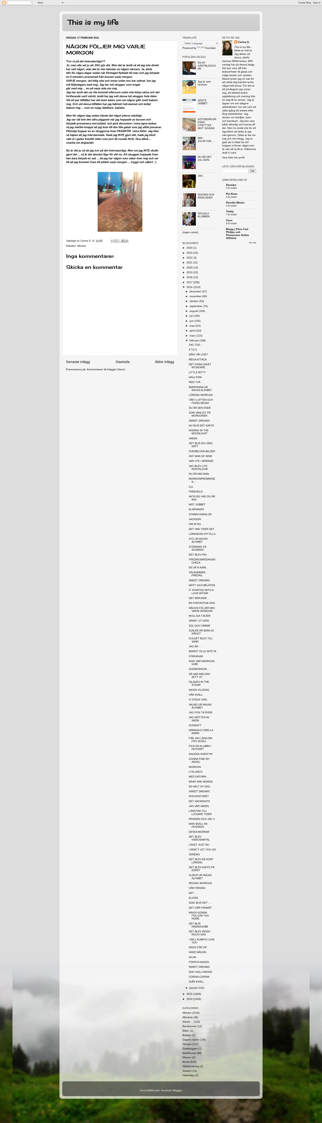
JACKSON (195, 519)
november (196, 296)
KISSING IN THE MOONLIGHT (199, 432)
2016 (190, 287)
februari (194, 340)
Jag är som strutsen (204, 83)
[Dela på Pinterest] (127, 241)
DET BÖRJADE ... (199, 598)
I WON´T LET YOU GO (202, 849)
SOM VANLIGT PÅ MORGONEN (200, 414)
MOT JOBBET (197, 504)
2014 (190, 999)
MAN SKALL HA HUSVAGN (198, 825)
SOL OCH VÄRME (199, 625)
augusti (194, 311)
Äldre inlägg (164, 362)
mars (193, 335)
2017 (190, 282)
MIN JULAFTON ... (206, 140)
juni (192, 321)
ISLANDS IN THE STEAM (199, 683)
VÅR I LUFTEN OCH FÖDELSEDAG (201, 401)
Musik (185, 1062)
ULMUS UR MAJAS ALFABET (200, 877)
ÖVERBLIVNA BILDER (202, 451)
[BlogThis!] (116, 241)
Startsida (123, 362)
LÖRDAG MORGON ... (202, 395)
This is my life (93, 22)
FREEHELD (196, 491)
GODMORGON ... (199, 669)
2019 (190, 272)
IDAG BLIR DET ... (200, 902)
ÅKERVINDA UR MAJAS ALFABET (200, 389)
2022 (190, 257)
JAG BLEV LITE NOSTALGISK (198, 467)
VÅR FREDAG (197, 888)
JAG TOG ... (196, 344)
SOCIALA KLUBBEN (204, 215)
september (196, 306)
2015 (190, 994)
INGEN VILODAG (199, 690)
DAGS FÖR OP (198, 947)
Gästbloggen (190, 1048)
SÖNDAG (194, 854)
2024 (190, 247)
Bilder (185, 1030)
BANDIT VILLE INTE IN (202, 651)
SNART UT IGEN (199, 620)
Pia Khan (231, 194)
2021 (190, 262)
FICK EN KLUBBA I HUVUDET (200, 747)
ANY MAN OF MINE (200, 456)
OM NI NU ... (196, 524)
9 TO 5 (193, 349)
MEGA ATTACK (198, 359)
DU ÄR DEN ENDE (200, 407)
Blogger (177, 1090)
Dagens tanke (190, 1039)
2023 (190, 252)
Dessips (231, 185)
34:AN (192, 957)
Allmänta (187, 1017)
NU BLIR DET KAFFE (201, 425)
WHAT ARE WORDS (201, 781)
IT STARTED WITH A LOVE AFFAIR (201, 592)
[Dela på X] (119, 241)
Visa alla (252, 243)
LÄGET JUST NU (199, 844)
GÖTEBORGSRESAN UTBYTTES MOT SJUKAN (207, 124)
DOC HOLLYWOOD (200, 972)
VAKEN (193, 438)
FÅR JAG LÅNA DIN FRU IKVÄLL (200, 740)
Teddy (230, 211)
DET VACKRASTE (199, 801)
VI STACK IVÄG (198, 699)
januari (194, 987)
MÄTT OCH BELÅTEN (202, 585)
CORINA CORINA (199, 976)
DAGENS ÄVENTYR (200, 754)
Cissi (229, 220)
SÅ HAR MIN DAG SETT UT (199, 675)
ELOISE (193, 898)
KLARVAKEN (196, 509)
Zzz (191, 486)
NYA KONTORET (199, 796)
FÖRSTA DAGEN (199, 962)
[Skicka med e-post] (112, 241)
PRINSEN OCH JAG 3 (202, 819)
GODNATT (195, 725)
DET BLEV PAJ (197, 554)
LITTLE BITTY (197, 372)
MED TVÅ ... (196, 382)
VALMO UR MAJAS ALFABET (200, 706)
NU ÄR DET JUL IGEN (205, 158)
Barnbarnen (189, 1026)
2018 (190, 277)
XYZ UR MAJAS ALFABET (198, 540)
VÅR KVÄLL (196, 694)
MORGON (195, 767)
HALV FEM (195, 377)
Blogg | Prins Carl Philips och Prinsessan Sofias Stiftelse (237, 234)
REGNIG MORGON (200, 883)
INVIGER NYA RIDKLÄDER (206, 196)
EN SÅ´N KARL (198, 567)
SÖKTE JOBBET (203, 102)
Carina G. (244, 42)
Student (187, 1070)
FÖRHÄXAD (196, 656)
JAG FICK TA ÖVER (200, 712)
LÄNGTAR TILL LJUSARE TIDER (200, 812)
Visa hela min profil (233, 157)
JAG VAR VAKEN (199, 806)
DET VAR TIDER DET (201, 529)
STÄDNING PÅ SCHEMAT (197, 548)
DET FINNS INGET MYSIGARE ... (200, 366)
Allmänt (81, 246)
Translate (210, 48)
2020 (190, 267)
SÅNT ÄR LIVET (198, 354)
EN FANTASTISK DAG (202, 603)
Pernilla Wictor (235, 202)
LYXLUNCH (195, 771)
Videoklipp (188, 1075)
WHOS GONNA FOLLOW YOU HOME (199, 915)
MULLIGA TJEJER (199, 615)
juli (191, 316)
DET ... (193, 893)
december (196, 291)
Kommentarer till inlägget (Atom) (106, 369)
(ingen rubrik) (190, 232)
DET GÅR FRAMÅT (200, 907)
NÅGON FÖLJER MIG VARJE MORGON (202, 609)
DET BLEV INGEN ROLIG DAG (199, 933)
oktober (194, 301)
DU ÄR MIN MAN (199, 474)
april (192, 330)
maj (192, 325)
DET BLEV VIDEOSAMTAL (199, 838)
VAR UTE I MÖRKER (201, 461)
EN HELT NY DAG (199, 786)
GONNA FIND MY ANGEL (199, 760)
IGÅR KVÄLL (196, 981)
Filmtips (187, 1044)
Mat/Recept (189, 1053)
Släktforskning (190, 1066)
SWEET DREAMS (199, 420)
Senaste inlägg (78, 362)
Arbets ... (187, 1021)
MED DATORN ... (199, 776)
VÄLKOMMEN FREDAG (197, 574)
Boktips (186, 1035)
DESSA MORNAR (199, 831)
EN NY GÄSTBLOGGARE (207, 65)
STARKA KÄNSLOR (200, 514)
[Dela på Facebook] (123, 241)
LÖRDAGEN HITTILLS (202, 534)
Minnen (186, 1057)
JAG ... (202, 175)
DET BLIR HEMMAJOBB (198, 925)
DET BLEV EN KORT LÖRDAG (201, 861)
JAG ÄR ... (195, 646)
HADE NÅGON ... (199, 952)
